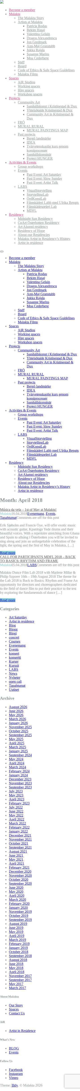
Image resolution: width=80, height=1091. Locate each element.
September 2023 (20, 787)
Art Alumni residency (33, 227)
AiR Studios (26, 82)
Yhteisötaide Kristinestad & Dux (49, 110)
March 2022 (17, 823)
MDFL (32, 210)
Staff (21, 62)
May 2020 (16, 891)
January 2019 (18, 948)
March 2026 (17, 719)
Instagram (16, 1074)
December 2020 (20, 871)
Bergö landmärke (39, 138)
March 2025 (17, 747)
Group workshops (30, 166)
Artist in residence (30, 243)
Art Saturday (18, 617)
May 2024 (16, 759)
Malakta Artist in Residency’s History (44, 239)
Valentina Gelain (38, 34)
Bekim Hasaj (36, 30)
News (13, 673)
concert (14, 637)
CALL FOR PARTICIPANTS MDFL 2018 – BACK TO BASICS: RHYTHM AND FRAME (38, 559)
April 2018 (16, 972)
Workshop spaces (30, 94)
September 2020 (20, 883)
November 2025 (20, 727)
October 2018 (18, 952)
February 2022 (19, 827)
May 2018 (16, 968)
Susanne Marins (38, 54)
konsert (14, 653)
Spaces (14, 78)
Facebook (16, 1070)
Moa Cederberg (38, 58)
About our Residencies (34, 235)
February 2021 (19, 867)
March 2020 (17, 899)
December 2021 (20, 835)
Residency (16, 215)
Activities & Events (22, 162)
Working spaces (29, 86)
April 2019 (16, 936)
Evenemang (35, 514)
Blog (12, 625)
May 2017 (16, 984)
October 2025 (18, 731)
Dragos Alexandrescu (42, 38)
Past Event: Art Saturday (44, 174)
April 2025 (16, 743)
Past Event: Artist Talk (42, 182)
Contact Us (17, 1013)
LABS (22, 186)
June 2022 (16, 811)
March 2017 (17, 988)
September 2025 (20, 735)
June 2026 (16, 711)
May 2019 (16, 932)
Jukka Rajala (36, 50)
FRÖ (21, 122)
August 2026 (18, 707)
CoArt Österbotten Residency (38, 223)
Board (22, 66)
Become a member (22, 10)
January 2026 (18, 723)
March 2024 (17, 767)
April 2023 (16, 799)
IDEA (31, 142)
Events (22, 170)
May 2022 (16, 815)
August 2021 (18, 851)
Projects (14, 98)
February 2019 (19, 944)
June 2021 (16, 855)
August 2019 (18, 924)
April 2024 (16, 763)
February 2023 (19, 803)
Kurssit (14, 665)
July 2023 (16, 791)
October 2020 (18, 879)
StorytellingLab (37, 194)
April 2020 (16, 895)
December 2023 (20, 779)
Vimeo (13, 1078)
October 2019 (18, 916)
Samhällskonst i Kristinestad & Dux (52, 106)
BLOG (14, 1048)
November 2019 (20, 912)
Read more (7, 553)
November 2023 (20, 783)
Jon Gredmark (37, 42)
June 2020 (16, 887)
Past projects (26, 134)
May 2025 (16, 739)
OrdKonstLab (36, 198)
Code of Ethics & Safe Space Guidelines (46, 70)
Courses (14, 641)
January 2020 (18, 908)
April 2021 (16, 863)
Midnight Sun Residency (35, 219)
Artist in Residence (22, 1031)
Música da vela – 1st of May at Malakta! (28, 509)
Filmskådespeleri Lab (42, 206)
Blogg (13, 629)
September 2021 (20, 847)
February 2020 (19, 903)
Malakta (14, 14)
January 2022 (18, 831)
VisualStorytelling (39, 190)
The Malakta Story (31, 18)
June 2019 (16, 928)
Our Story (16, 1005)
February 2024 (19, 771)
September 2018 (20, 956)
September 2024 (20, 755)
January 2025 (18, 751)
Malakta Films (28, 74)
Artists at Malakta (30, 22)
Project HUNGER (40, 158)
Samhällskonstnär (39, 154)
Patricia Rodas (37, 26)
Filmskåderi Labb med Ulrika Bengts (53, 202)
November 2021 (20, 839)
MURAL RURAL (31, 126)
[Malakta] (2, 2)
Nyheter (14, 677)
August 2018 (18, 960)
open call (15, 681)
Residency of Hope (31, 231)
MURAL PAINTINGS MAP (47, 130)
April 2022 (16, 819)
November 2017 (20, 976)
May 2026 (16, 715)
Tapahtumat (8, 518)
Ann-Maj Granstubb (41, 46)
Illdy (15, 1085)
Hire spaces (26, 90)
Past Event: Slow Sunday (44, 178)
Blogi (13, 633)
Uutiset (14, 689)
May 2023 (16, 795)
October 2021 (18, 843)
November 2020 (20, 875)
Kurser (13, 661)
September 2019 (20, 920)
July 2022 (16, 807)
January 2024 (18, 775)
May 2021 (16, 859)
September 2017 (20, 980)
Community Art (29, 102)
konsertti (15, 657)
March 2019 (17, 940)
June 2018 (16, 964)
